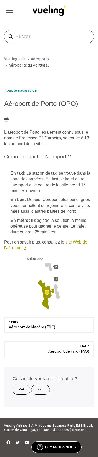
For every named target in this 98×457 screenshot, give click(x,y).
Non (40, 389)
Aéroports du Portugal (29, 65)
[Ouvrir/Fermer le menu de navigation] (9, 10)
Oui (21, 389)
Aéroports (40, 59)
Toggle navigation (20, 90)
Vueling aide (15, 59)
